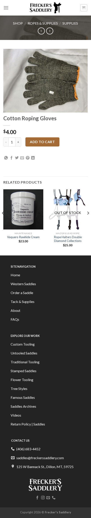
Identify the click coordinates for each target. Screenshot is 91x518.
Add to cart (42, 142)
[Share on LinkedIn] (33, 158)
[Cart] (83, 7)
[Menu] (6, 7)
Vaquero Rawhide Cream (23, 237)
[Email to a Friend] (22, 158)
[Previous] (3, 222)
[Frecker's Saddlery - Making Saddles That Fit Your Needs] (45, 8)
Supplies (70, 23)
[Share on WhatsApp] (6, 158)
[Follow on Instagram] (43, 498)
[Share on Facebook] (11, 158)
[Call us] (53, 498)
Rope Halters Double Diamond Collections (68, 239)
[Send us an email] (48, 498)
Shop (18, 23)
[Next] (88, 222)
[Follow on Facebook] (37, 498)
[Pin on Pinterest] (27, 158)
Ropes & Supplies (43, 23)
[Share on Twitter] (17, 158)
